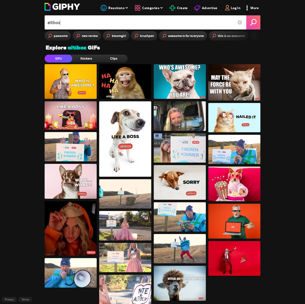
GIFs (58, 58)
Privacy (9, 299)
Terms (25, 299)
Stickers (86, 58)
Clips (113, 58)
